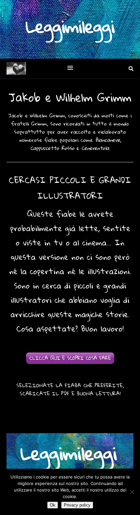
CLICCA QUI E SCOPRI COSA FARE (70, 357)
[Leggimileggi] (16, 68)
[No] (132, 492)
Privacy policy (77, 505)
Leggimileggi (70, 26)
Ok (52, 505)
